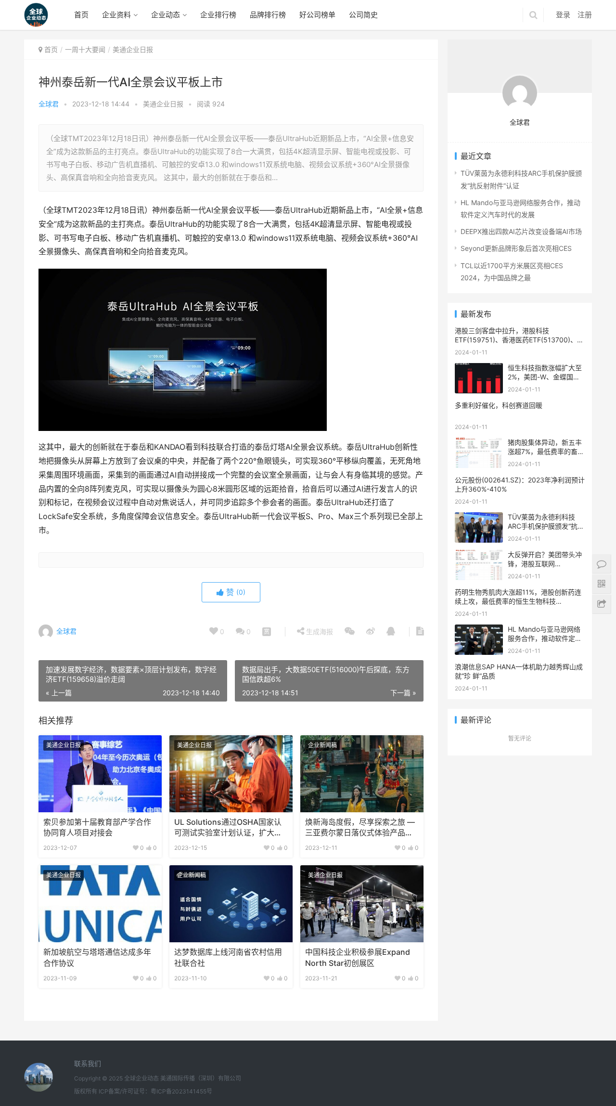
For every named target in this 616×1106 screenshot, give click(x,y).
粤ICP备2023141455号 (181, 1091)
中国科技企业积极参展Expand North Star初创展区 (357, 957)
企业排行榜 (218, 14)
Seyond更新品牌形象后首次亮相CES (516, 248)
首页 (81, 14)
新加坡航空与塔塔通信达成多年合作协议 (97, 957)
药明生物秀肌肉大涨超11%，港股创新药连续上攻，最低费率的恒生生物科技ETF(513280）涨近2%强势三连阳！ (518, 601)
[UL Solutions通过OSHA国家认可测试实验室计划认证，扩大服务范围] (231, 773)
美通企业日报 (163, 104)
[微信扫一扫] (266, 632)
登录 (563, 14)
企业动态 (165, 14)
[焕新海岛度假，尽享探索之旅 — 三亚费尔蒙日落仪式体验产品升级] (362, 773)
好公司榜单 (317, 14)
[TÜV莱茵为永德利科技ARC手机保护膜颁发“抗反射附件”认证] (479, 518)
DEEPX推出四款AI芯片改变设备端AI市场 (521, 231)
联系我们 (87, 1063)
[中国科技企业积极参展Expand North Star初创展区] (362, 903)
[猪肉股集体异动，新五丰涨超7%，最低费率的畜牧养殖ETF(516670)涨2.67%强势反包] (479, 444)
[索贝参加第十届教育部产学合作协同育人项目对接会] (100, 773)
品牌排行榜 (268, 14)
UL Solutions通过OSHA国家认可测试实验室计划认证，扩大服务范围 (228, 828)
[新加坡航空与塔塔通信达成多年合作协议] (100, 903)
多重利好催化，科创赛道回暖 (498, 405)
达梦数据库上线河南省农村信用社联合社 (228, 957)
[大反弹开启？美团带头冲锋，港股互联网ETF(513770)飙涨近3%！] (479, 556)
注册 (585, 14)
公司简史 (363, 14)
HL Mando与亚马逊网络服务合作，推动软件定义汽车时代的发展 (545, 638)
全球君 (48, 104)
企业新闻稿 (322, 745)
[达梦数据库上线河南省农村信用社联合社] (231, 903)
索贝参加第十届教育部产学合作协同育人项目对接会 (97, 827)
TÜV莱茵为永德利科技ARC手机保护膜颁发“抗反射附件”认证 (546, 526)
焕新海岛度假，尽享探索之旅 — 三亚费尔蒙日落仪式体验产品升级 (360, 828)
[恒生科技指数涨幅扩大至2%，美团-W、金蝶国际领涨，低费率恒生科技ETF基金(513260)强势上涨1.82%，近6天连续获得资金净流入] (479, 369)
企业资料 (116, 14)
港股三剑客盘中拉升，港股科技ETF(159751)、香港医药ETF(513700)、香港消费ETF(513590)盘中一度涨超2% (519, 339)
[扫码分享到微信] (349, 632)
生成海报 (318, 631)
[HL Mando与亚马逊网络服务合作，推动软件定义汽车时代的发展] (479, 630)
